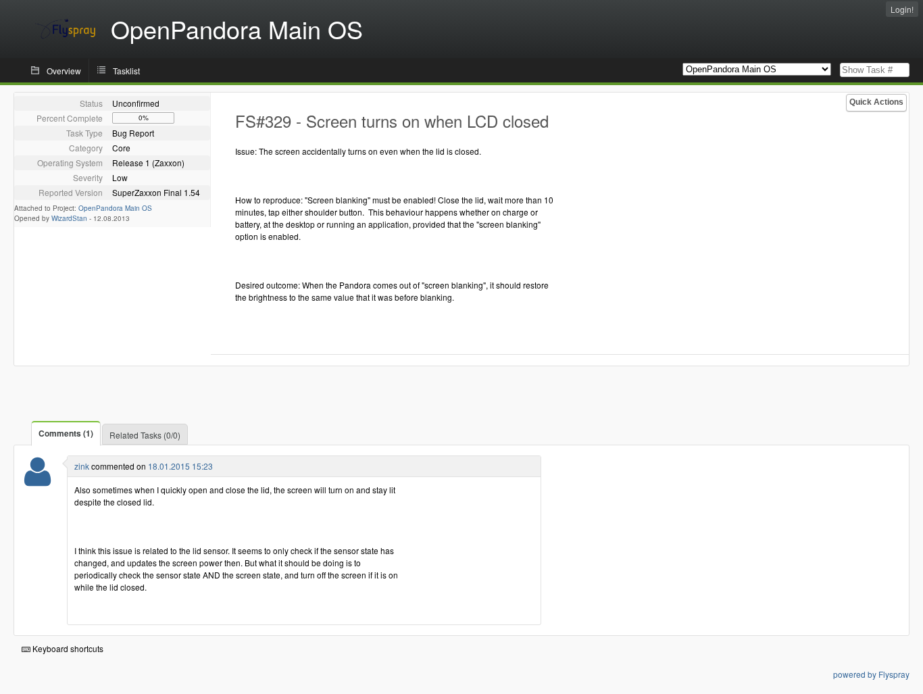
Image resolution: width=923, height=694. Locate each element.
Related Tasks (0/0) (144, 435)
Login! (902, 9)
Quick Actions (876, 102)
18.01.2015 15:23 (180, 466)
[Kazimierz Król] (37, 480)
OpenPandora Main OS (115, 208)
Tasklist (126, 70)
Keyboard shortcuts (66, 648)
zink (81, 466)
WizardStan (69, 218)
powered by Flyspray (871, 674)
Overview (64, 70)
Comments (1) (66, 433)
